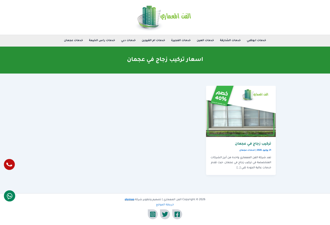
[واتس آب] (9, 196)
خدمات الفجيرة (181, 40)
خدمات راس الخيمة (102, 40)
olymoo (129, 199)
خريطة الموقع (165, 204)
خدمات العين (205, 40)
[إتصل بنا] (9, 164)
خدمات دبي (128, 40)
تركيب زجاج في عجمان (253, 144)
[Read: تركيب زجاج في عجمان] (241, 111)
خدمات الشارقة (230, 40)
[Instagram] (153, 214)
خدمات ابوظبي (256, 40)
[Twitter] (165, 214)
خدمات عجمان (73, 40)
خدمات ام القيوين (153, 40)
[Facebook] (177, 214)
